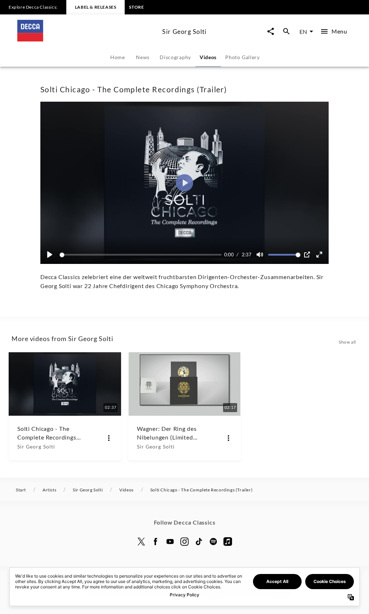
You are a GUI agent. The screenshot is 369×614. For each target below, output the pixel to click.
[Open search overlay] (286, 31)
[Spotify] (213, 541)
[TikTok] (199, 541)
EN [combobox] (303, 31)
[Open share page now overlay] (270, 31)
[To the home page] (86, 39)
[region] (184, 183)
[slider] (142, 254)
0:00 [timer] (229, 254)
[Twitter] (141, 541)
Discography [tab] (175, 57)
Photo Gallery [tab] (242, 57)
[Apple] (228, 541)
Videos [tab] (208, 57)
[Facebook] (155, 541)
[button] (184, 182)
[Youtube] (170, 541)
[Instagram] (184, 541)
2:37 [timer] (247, 254)
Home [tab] (117, 57)
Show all (347, 342)
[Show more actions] (109, 438)
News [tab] (143, 57)
